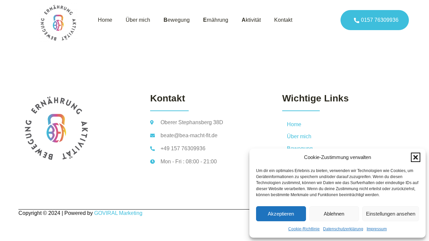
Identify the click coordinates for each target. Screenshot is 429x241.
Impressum (377, 229)
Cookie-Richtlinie (304, 229)
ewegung (177, 20)
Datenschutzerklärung (343, 229)
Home (105, 20)
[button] (415, 157)
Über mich (138, 20)
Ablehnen (334, 214)
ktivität (251, 20)
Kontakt (283, 20)
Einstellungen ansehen (390, 214)
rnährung (215, 20)
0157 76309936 (380, 20)
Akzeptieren (281, 214)
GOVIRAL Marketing (118, 213)
